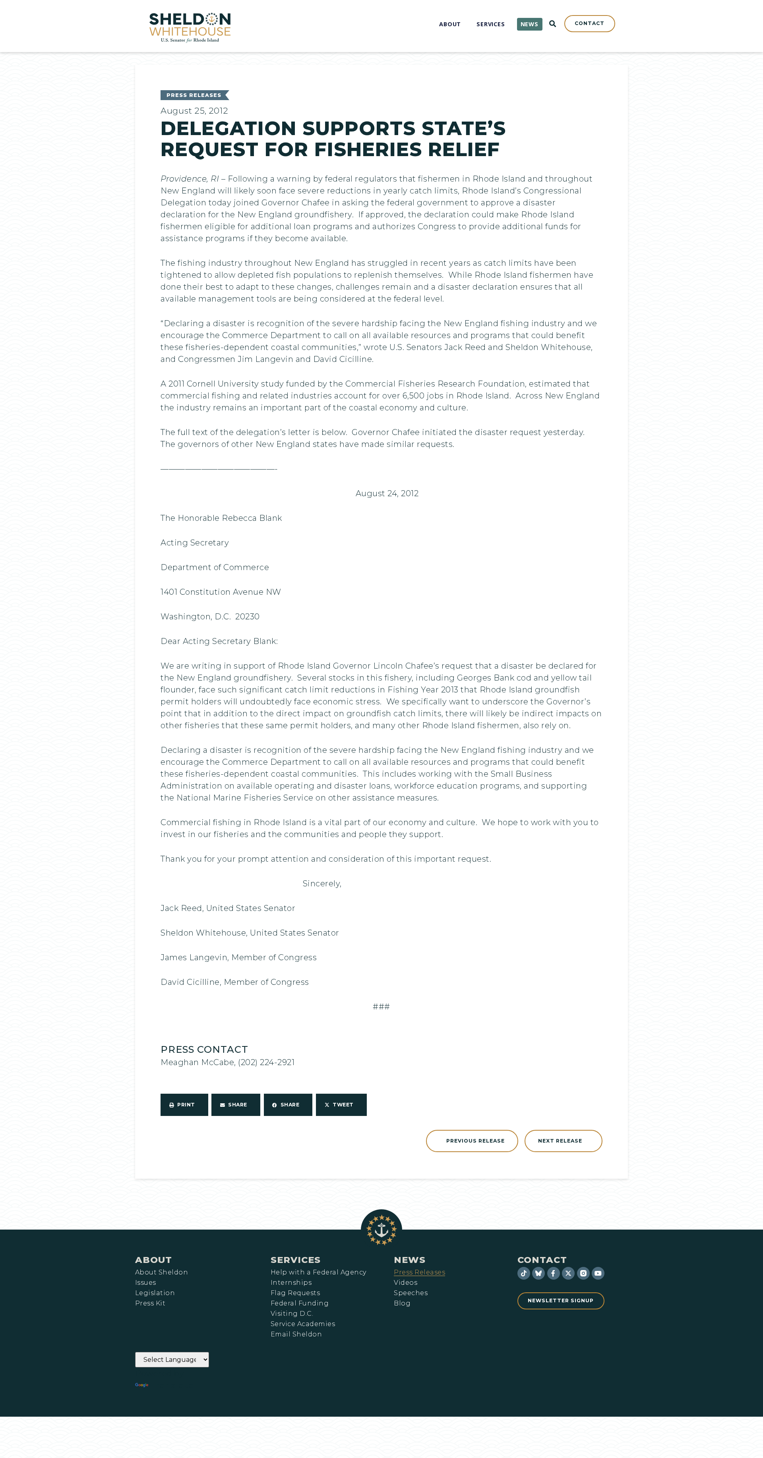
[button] (184, 1105)
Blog (402, 1303)
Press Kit (150, 1303)
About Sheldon (161, 1272)
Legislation (155, 1293)
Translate (172, 1385)
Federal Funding (300, 1303)
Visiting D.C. (292, 1313)
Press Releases (194, 95)
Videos (405, 1282)
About (153, 1259)
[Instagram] (583, 1273)
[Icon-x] (568, 1273)
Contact (542, 1259)
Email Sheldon (296, 1334)
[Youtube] (598, 1273)
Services (296, 1259)
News (410, 1259)
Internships (291, 1282)
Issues (145, 1282)
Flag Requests (295, 1293)
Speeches (411, 1293)
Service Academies (303, 1324)
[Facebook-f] (553, 1273)
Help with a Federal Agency (318, 1272)
